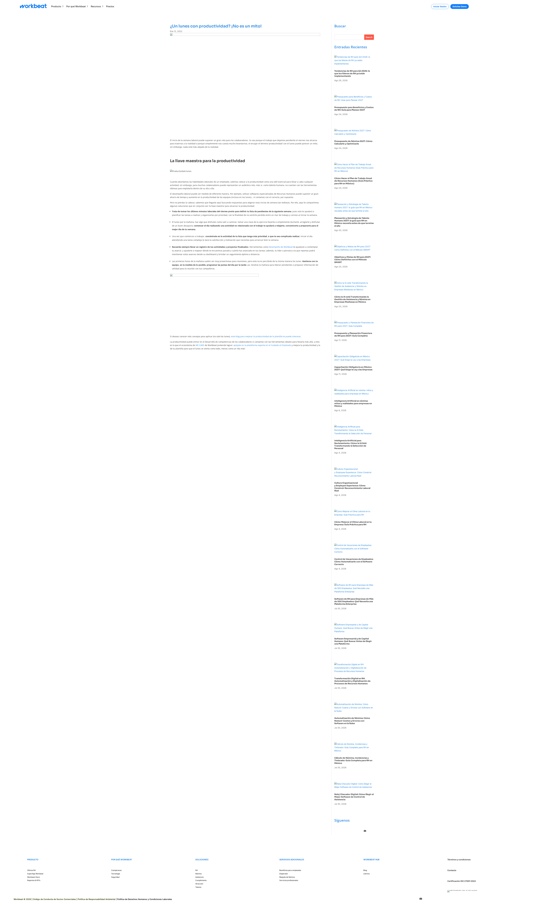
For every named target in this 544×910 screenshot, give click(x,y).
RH (196, 870)
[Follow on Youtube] (359, 831)
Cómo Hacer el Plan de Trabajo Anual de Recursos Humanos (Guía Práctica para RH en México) (353, 181)
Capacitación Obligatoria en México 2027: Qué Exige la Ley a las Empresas (353, 368)
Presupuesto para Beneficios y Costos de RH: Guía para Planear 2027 (354, 108)
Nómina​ (198, 874)
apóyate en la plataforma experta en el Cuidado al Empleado (262, 345)
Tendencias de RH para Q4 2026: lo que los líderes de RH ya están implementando (352, 73)
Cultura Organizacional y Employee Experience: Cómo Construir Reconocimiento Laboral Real (352, 487)
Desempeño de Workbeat (281, 247)
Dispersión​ (283, 874)
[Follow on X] (353, 831)
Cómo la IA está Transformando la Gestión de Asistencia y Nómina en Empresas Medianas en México (352, 299)
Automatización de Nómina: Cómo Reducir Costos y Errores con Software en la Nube (352, 720)
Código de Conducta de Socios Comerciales (54, 899)
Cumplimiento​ (201, 880)
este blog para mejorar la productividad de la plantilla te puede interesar (266, 336)
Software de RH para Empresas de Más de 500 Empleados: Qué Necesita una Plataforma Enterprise (353, 601)
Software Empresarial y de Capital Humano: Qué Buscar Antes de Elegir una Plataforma (353, 641)
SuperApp (35, 874)
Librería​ (366, 874)
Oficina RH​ (31, 870)
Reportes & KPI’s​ (33, 880)
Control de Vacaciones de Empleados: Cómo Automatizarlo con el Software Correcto (353, 561)
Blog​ (365, 870)
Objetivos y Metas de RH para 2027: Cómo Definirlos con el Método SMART (352, 259)
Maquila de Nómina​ (287, 877)
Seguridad (115, 877)
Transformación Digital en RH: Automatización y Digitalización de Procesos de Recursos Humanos (352, 681)
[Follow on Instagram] (342, 831)
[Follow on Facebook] (336, 831)
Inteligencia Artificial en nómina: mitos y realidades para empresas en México (353, 403)
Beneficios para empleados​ (290, 870)
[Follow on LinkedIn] (348, 831)
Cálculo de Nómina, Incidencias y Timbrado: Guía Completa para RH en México (353, 760)
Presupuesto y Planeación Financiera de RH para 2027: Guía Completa (353, 334)
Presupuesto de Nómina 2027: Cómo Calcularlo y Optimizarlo (353, 142)
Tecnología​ (115, 874)
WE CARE (200, 345)
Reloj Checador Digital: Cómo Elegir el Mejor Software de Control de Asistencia (354, 797)
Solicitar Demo (459, 6)
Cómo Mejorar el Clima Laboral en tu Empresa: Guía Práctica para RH (353, 523)
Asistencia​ (199, 877)
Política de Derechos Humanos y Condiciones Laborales (144, 899)
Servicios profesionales (288, 880)
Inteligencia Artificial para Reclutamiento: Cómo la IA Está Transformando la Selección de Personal (350, 444)
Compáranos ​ (116, 870)
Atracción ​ (199, 884)
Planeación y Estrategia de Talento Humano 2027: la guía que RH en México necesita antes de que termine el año (354, 222)
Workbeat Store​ (33, 877)
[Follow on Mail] (365, 831)
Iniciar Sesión (440, 6)
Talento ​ (198, 887)
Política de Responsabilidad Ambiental (96, 899)
